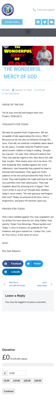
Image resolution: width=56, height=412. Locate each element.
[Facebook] (38, 22)
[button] (28, 31)
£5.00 (6, 380)
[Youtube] (52, 22)
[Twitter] (45, 22)
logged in (22, 302)
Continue (8, 391)
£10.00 (16, 380)
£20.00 (27, 380)
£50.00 (37, 380)
